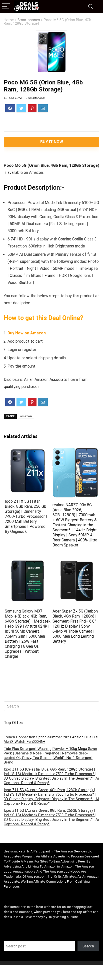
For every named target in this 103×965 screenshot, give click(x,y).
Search (88, 946)
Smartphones (29, 20)
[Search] (91, 6)
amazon (26, 416)
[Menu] (6, 6)
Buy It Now (51, 141)
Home (9, 20)
